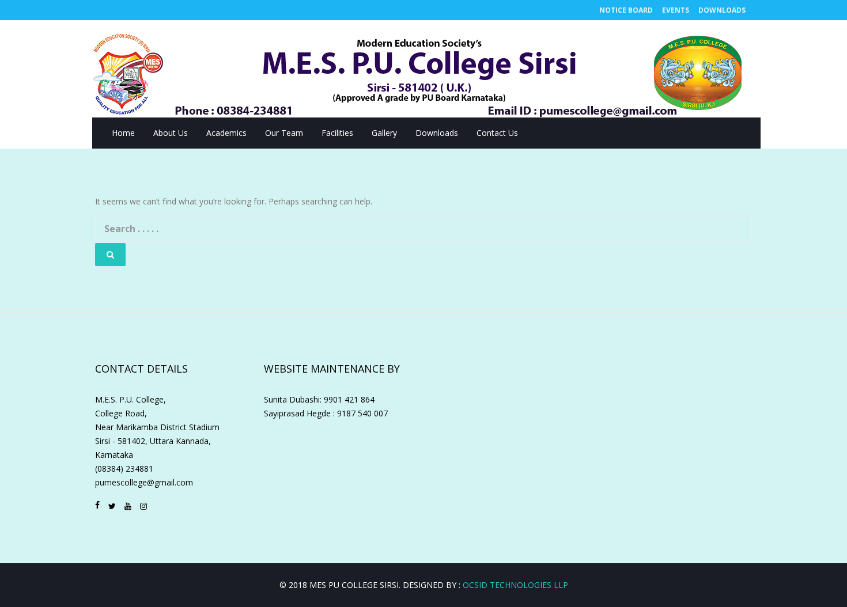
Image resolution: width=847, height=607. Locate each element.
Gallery (384, 132)
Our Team (284, 132)
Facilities (337, 132)
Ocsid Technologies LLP (515, 584)
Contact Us (497, 132)
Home (123, 132)
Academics (226, 132)
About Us (170, 132)
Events (675, 10)
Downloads (722, 10)
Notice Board (626, 10)
